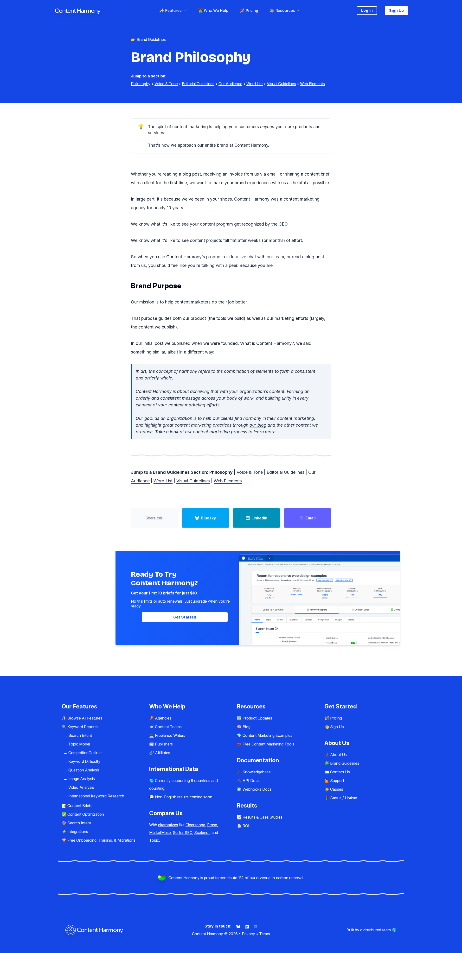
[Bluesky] (238, 926)
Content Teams (168, 726)
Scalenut (202, 832)
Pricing (336, 718)
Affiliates (162, 752)
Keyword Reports (82, 726)
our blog (258, 425)
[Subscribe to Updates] (255, 926)
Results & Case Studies (262, 817)
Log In (367, 10)
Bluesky (208, 518)
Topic (154, 840)
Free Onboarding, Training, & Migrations (101, 840)
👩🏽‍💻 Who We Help (213, 10)
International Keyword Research (96, 796)
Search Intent (80, 735)
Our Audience (230, 83)
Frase (212, 824)
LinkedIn (259, 518)
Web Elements (312, 83)
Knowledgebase (257, 772)
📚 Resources (282, 10)
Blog (246, 726)
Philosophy (140, 83)
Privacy (248, 933)
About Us (338, 754)
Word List (254, 83)
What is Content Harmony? (267, 343)
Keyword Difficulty (84, 761)
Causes (336, 789)
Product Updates (257, 718)
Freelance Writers (170, 735)
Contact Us (340, 772)
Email (310, 518)
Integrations (77, 831)
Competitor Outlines (85, 752)
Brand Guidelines (344, 763)
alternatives (168, 824)
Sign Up (396, 10)
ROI (246, 825)
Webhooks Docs (257, 789)
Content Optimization (85, 814)
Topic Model (79, 744)
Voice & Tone (166, 83)
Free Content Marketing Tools (268, 744)
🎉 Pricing (249, 10)
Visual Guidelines (281, 83)
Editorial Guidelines (198, 83)
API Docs (251, 780)
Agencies (163, 718)
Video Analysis (81, 787)
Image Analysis (81, 778)
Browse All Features (84, 718)
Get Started (184, 617)
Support (337, 780)
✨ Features (170, 10)
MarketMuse (160, 832)
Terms (264, 933)
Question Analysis (84, 770)
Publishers (164, 744)
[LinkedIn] (247, 926)
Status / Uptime (343, 797)
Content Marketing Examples (267, 735)
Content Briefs (79, 805)
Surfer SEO (182, 832)
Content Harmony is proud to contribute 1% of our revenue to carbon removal (235, 877)
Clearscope (195, 824)
